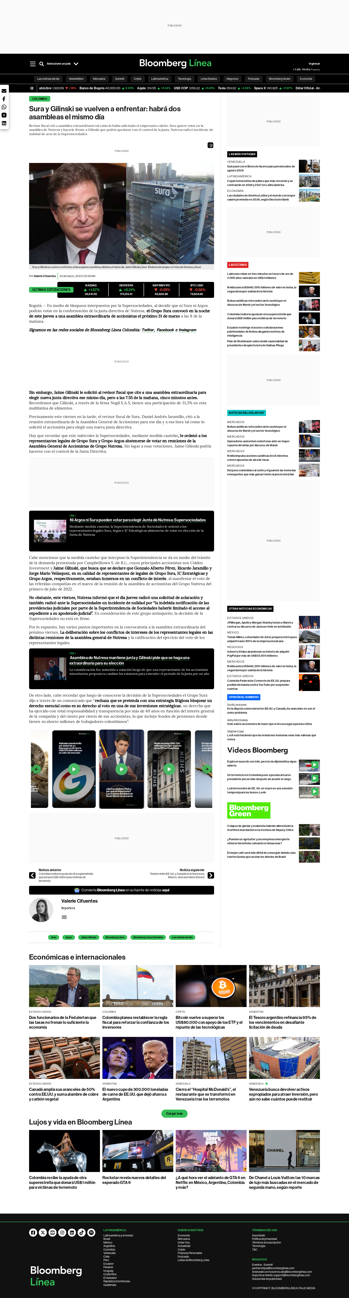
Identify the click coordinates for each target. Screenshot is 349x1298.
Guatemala (109, 1284)
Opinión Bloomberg (244, 697)
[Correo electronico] (64, 917)
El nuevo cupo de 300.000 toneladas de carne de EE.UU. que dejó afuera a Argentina (135, 1094)
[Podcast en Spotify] (91, 1233)
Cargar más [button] (174, 1113)
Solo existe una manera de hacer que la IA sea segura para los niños (269, 724)
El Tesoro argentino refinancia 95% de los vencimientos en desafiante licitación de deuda (282, 1022)
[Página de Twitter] (43, 1233)
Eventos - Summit (262, 1264)
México (107, 1242)
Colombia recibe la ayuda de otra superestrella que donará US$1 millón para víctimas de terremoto (66, 877)
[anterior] (32, 875)
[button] (210, 145)
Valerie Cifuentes (45, 276)
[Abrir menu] (32, 64)
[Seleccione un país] (76, 64)
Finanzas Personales (190, 1253)
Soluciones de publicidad (267, 1278)
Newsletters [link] (76, 78)
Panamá (108, 1267)
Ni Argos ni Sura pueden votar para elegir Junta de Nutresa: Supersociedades (138, 520)
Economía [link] (306, 78)
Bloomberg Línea (115, 937)
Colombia (39, 99)
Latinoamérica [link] (159, 78)
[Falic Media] (295, 69)
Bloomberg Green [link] (279, 78)
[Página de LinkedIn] (72, 1233)
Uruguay (108, 1270)
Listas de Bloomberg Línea (193, 1260)
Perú (106, 1260)
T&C (254, 1249)
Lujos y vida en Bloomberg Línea (80, 1122)
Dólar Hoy (184, 1242)
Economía (184, 1235)
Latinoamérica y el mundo (118, 1235)
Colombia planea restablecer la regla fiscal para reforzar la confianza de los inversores (135, 1022)
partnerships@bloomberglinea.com (273, 1268)
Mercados (184, 1238)
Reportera (68, 908)
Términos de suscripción (266, 1242)
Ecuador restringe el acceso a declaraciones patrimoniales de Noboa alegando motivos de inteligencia (256, 331)
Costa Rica (109, 1274)
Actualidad (184, 1246)
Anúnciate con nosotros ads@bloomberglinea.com (282, 1271)
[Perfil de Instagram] (62, 1233)
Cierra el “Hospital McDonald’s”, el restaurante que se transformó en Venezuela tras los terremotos (206, 1094)
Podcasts (183, 1256)
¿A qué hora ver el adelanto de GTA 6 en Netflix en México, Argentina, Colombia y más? (210, 1182)
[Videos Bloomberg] (273, 750)
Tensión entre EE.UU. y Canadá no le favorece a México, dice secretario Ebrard (177, 875)
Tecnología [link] (184, 78)
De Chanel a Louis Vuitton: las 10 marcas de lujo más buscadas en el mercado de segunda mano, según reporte (284, 1182)
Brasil (106, 1238)
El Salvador (110, 1277)
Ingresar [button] (314, 63)
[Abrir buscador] (41, 64)
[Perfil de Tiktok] (82, 1233)
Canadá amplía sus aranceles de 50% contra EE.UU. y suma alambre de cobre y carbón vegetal (64, 1094)
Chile (106, 1256)
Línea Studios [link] (209, 78)
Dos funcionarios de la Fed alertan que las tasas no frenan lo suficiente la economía (62, 1022)
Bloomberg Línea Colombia (148, 937)
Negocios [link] (232, 78)
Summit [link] (119, 78)
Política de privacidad (264, 1238)
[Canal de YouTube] (52, 1233)
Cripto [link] (138, 78)
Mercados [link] (99, 78)
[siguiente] (211, 875)
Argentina (109, 1246)
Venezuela (109, 1253)
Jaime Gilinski (88, 937)
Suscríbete (258, 1235)
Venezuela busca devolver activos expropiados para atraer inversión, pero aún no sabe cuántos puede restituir (283, 1094)
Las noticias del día (182, 937)
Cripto (181, 1249)
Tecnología (258, 1246)
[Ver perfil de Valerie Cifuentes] (45, 910)
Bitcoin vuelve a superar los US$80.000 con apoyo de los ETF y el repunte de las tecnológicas (209, 1022)
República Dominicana (116, 1281)
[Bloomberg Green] (273, 810)
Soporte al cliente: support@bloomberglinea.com (281, 1275)
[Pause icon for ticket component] (31, 88)
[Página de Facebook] (33, 1233)
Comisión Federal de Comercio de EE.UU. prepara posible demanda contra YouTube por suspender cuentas (258, 685)
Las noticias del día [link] (48, 78)
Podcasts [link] (253, 78)
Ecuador (108, 1263)
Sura (53, 937)
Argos (68, 937)
